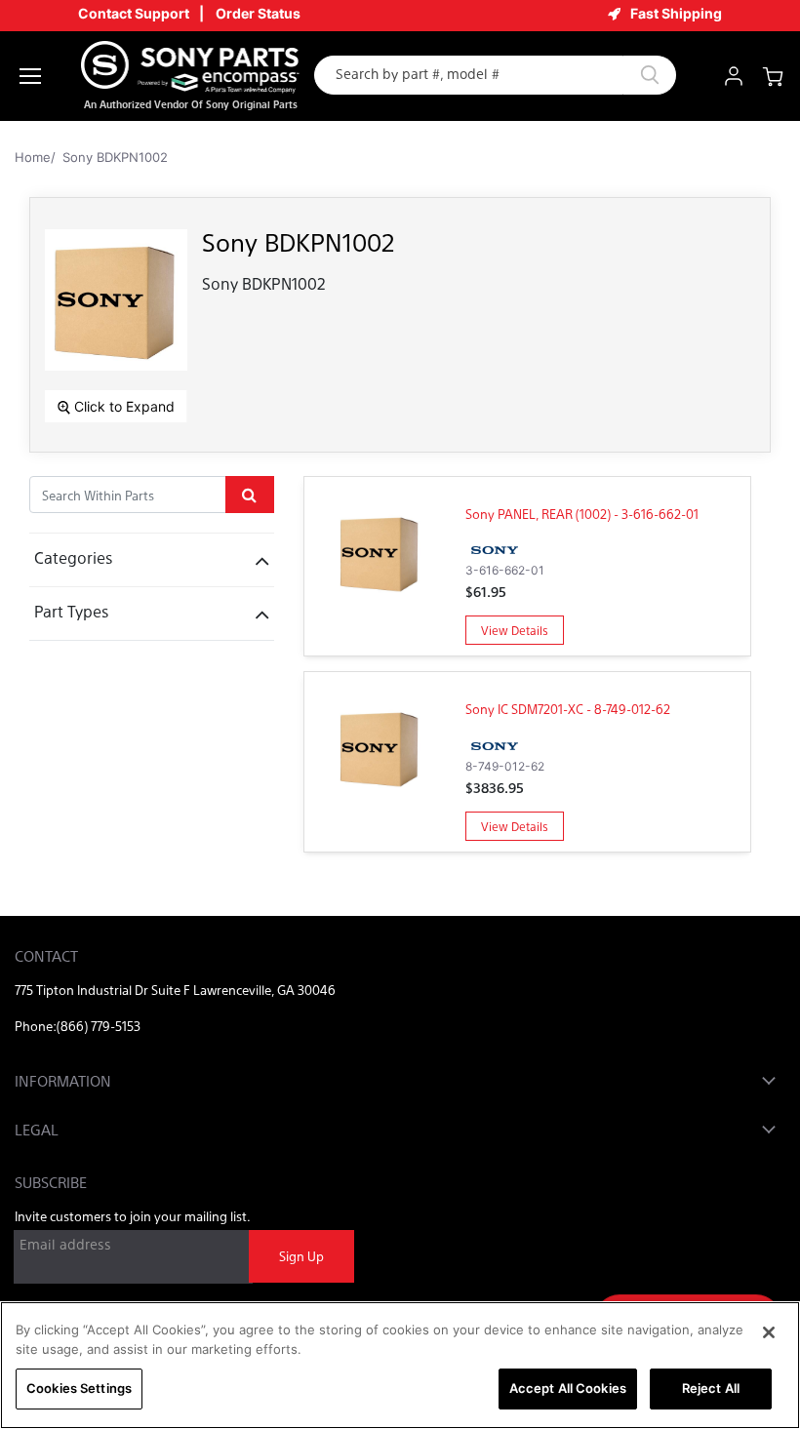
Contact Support (133, 13)
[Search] (649, 75)
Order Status (258, 13)
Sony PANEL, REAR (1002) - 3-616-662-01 (582, 513)
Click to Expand (122, 406)
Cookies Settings (79, 1388)
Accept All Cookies (567, 1388)
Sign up (301, 1256)
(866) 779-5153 (98, 1025)
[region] (400, 1365)
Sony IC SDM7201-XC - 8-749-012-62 (567, 708)
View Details (514, 630)
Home (33, 157)
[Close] (768, 1332)
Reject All (711, 1388)
